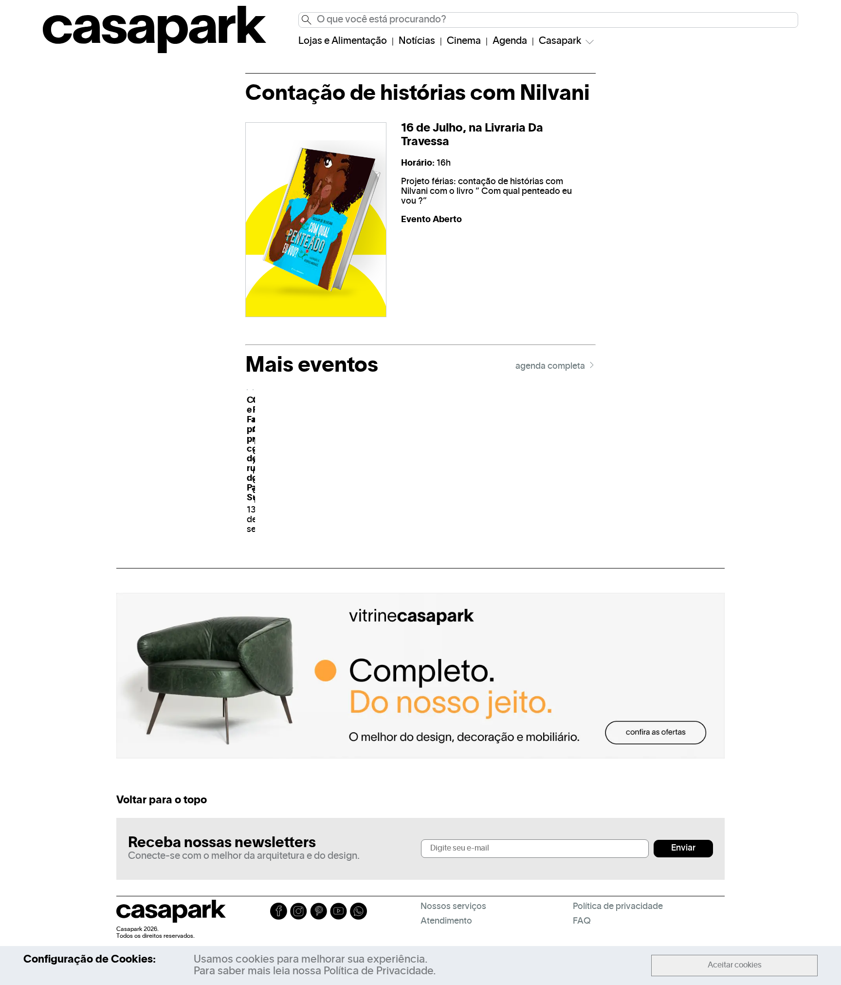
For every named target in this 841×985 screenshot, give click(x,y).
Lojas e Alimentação (342, 41)
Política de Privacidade (378, 971)
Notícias (417, 41)
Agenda (510, 41)
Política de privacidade (618, 907)
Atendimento (446, 921)
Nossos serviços (453, 907)
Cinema (464, 41)
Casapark (560, 41)
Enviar (683, 848)
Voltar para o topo (161, 800)
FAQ (582, 921)
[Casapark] (154, 51)
